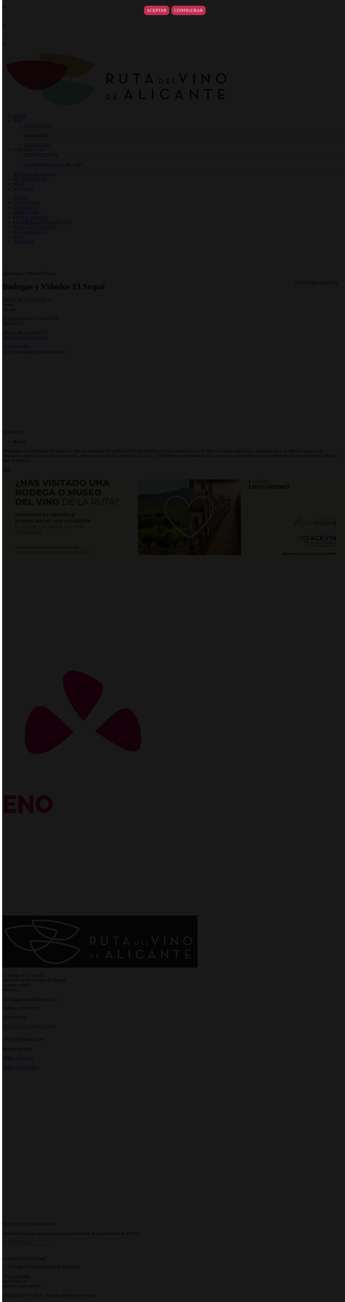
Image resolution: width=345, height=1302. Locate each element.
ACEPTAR (157, 10)
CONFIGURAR (188, 10)
